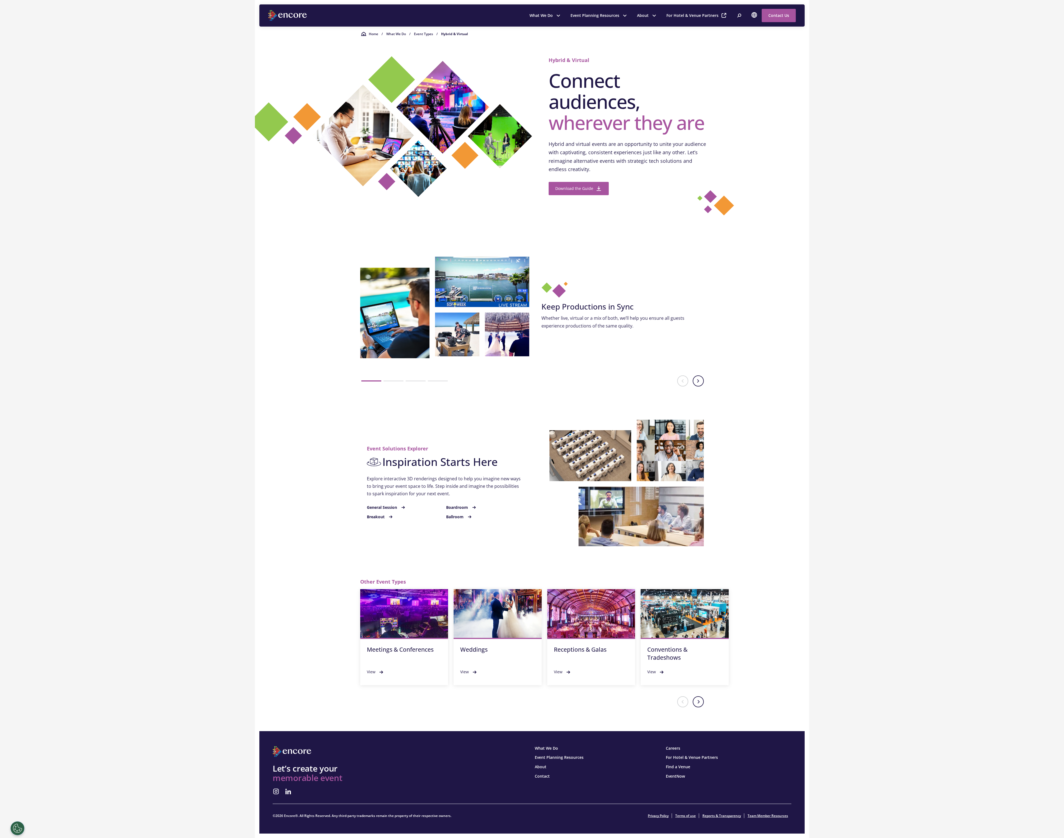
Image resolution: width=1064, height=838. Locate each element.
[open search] (739, 15)
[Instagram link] (276, 791)
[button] (371, 380)
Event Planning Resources (595, 15)
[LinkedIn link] (288, 791)
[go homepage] (288, 15)
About (643, 15)
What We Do (541, 15)
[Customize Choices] (17, 828)
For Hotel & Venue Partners (692, 15)
